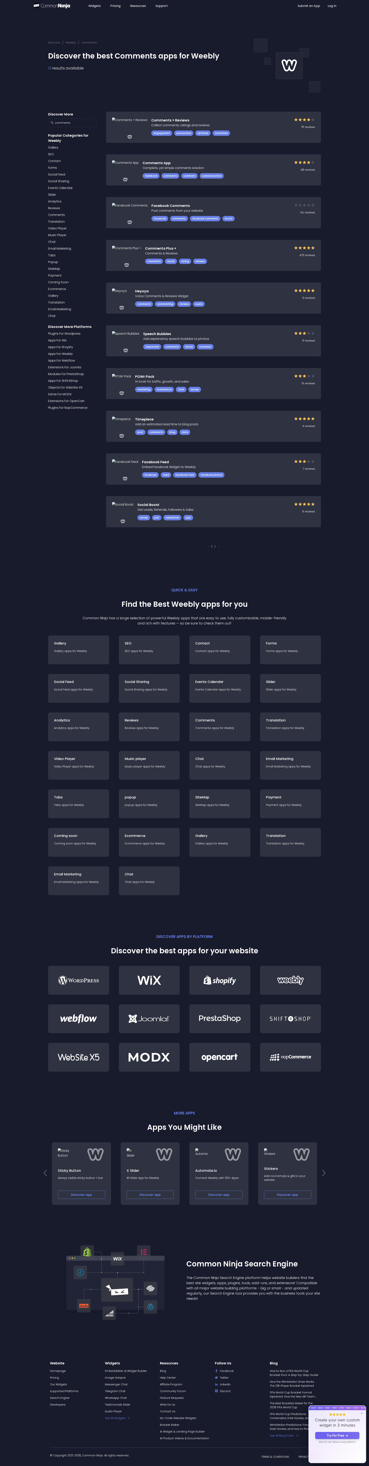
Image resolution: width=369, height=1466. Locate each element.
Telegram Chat (115, 1391)
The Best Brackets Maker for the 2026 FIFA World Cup (291, 1405)
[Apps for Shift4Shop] (290, 1018)
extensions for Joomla (64, 367)
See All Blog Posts (282, 1436)
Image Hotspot (115, 1378)
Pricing (115, 6)
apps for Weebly (60, 354)
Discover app (81, 1195)
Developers (58, 1405)
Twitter (224, 1378)
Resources (138, 6)
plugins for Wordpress (64, 333)
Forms (52, 167)
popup (53, 262)
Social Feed (56, 174)
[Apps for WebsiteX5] (78, 1057)
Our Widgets (58, 1384)
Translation (56, 221)
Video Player (57, 228)
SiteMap (54, 269)
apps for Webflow (61, 360)
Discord (225, 1391)
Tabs (52, 255)
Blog (163, 1371)
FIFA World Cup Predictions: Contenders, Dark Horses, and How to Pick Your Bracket (293, 1416)
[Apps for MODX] (149, 1057)
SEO (51, 154)
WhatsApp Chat (116, 1398)
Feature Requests (172, 1398)
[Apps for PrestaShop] (219, 1018)
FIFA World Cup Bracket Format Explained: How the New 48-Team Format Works (292, 1395)
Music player (57, 235)
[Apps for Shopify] (219, 980)
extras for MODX (59, 394)
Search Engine (59, 1398)
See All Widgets (115, 1418)
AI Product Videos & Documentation (184, 1438)
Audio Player (113, 1411)
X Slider (64, 1170)
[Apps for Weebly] (290, 980)
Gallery (53, 147)
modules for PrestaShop (66, 374)
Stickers (202, 1168)
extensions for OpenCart (66, 401)
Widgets (94, 6)
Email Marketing (59, 248)
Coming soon (58, 282)
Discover (54, 42)
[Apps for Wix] (149, 980)
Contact (54, 161)
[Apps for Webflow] (78, 1018)
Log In (332, 6)
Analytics (55, 201)
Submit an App (309, 6)
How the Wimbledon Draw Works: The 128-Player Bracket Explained (292, 1384)
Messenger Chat (116, 1384)
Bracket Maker (169, 1425)
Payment (55, 275)
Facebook (227, 1371)
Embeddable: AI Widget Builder (126, 1371)
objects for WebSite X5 (65, 387)
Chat (52, 242)
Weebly (71, 42)
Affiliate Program (171, 1384)
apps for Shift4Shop (63, 381)
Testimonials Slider (117, 1405)
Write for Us (167, 1405)
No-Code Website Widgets (178, 1418)
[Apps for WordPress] (78, 980)
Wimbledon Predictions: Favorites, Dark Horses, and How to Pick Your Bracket (293, 1427)
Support (161, 6)
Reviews (54, 208)
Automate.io (137, 1170)
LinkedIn (225, 1384)
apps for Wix (57, 340)
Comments (89, 42)
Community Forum (173, 1391)
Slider (52, 194)
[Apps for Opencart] (219, 1057)
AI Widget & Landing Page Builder (182, 1431)
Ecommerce (57, 289)
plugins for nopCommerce (67, 407)
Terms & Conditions (275, 1457)
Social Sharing (58, 181)
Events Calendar (60, 188)
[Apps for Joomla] (149, 1018)
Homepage (58, 1371)
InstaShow (273, 1168)
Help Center (168, 1378)
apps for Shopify (60, 347)
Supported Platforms (64, 1391)
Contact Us (167, 1411)
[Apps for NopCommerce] (290, 1057)
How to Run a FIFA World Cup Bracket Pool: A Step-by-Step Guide (294, 1373)
